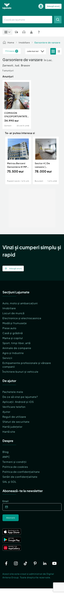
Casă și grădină (12, 333)
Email (5, 501)
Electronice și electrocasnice (21, 318)
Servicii (7, 358)
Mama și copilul (12, 338)
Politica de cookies (15, 466)
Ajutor (6, 411)
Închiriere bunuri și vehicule (20, 371)
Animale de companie (16, 348)
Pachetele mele (12, 391)
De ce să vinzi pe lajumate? (20, 396)
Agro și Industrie (13, 353)
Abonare (10, 518)
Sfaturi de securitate (16, 421)
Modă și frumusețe (14, 323)
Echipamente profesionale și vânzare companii (26, 364)
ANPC (6, 456)
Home (10, 42)
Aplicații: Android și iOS (18, 401)
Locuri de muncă (13, 313)
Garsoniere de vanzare (47, 42)
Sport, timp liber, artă (16, 343)
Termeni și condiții (14, 461)
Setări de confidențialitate (19, 476)
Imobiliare (24, 42)
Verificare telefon (13, 406)
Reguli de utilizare (14, 416)
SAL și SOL (9, 481)
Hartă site (8, 431)
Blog (5, 451)
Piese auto (9, 328)
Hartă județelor (12, 426)
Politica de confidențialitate (21, 471)
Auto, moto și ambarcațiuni (20, 303)
